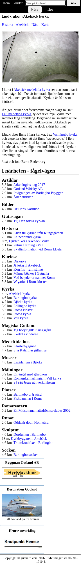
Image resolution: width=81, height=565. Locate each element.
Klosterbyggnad (25, 346)
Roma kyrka (22, 314)
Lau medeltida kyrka (16, 114)
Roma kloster (23, 310)
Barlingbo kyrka (25, 298)
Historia (7, 24)
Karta (45, 24)
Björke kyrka (23, 302)
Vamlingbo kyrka (65, 134)
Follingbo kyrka (25, 306)
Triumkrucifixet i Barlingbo (33, 443)
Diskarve (20, 261)
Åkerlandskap (23, 197)
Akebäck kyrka (20, 294)
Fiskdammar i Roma (28, 398)
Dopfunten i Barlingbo (30, 434)
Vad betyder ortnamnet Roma (34, 277)
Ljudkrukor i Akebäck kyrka (29, 241)
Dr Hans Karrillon (26, 209)
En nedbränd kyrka (27, 237)
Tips (50, 9)
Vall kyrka (21, 318)
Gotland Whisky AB (28, 189)
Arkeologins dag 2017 (29, 185)
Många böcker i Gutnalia (31, 273)
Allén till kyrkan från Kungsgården (38, 233)
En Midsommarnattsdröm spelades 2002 (42, 410)
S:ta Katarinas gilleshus (30, 350)
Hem (6, 3)
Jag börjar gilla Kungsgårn (32, 330)
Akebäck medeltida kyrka (32, 89)
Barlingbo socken (26, 455)
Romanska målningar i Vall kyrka (37, 378)
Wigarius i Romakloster (30, 282)
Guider (17, 3)
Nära (35, 24)
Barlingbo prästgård (28, 394)
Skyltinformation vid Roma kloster (38, 249)
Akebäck (22, 24)
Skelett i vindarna (26, 334)
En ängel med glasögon (30, 374)
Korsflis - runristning (28, 269)
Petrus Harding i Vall (28, 245)
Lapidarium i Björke (28, 362)
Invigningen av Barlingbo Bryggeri (38, 193)
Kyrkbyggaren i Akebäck (29, 438)
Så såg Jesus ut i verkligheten (34, 382)
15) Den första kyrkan (29, 221)
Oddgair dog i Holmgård (31, 422)
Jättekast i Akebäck (27, 265)
